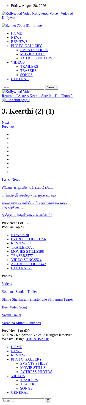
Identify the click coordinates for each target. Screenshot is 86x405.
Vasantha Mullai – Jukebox (21, 323)
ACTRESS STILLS (28, 264)
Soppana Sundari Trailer (19, 291)
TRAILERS (29, 66)
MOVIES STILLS (27, 251)
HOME (16, 33)
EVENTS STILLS (34, 50)
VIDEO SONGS (26, 260)
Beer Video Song (14, 307)
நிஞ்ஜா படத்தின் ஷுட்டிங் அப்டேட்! (27, 215)
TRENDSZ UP (37, 339)
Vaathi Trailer (11, 315)
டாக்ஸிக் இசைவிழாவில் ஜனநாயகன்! (30, 195)
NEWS (16, 37)
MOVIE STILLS (32, 54)
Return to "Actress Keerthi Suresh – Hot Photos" (37, 96)
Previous (8, 127)
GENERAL (20, 79)
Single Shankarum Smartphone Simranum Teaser (37, 299)
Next (5, 122)
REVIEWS (19, 42)
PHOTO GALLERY (26, 46)
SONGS (26, 75)
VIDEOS (18, 62)
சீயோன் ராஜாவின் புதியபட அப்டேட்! (28, 187)
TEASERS (28, 71)
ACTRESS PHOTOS (36, 58)
